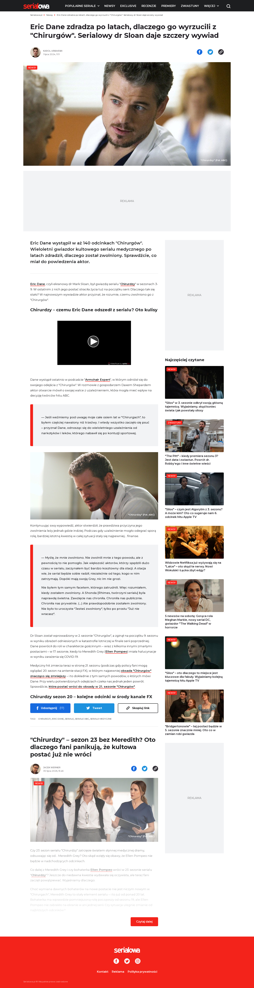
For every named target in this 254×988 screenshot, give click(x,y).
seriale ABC (82, 718)
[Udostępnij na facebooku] (199, 52)
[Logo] (36, 6)
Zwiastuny (190, 6)
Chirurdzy (127, 284)
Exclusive (128, 6)
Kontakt (102, 971)
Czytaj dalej (144, 921)
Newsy (109, 6)
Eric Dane (37, 284)
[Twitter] (127, 961)
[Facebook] (116, 961)
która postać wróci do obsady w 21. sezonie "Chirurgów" (92, 686)
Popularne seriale (80, 6)
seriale (69, 718)
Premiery (168, 6)
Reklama (118, 971)
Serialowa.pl (36, 15)
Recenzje (149, 6)
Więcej (209, 6)
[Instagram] (137, 961)
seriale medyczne (101, 718)
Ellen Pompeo (116, 651)
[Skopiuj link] (221, 52)
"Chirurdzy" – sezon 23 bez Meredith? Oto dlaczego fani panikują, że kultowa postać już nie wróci (93, 747)
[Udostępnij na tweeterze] (210, 52)
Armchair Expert (97, 379)
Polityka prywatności (142, 971)
